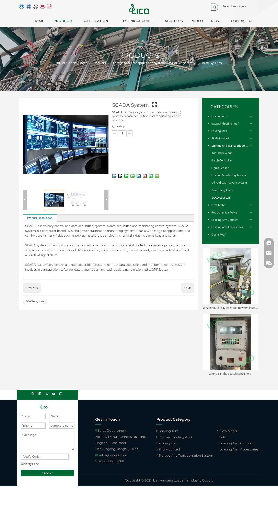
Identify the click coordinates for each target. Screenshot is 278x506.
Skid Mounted (220, 138)
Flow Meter (218, 205)
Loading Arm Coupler (224, 219)
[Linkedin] (28, 6)
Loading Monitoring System (228, 175)
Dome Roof (218, 234)
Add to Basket (138, 163)
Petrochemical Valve (224, 212)
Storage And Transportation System (232, 145)
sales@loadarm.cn (113, 455)
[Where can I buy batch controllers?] (230, 342)
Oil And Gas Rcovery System (229, 182)
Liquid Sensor (220, 168)
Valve (223, 437)
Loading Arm (219, 116)
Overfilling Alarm (222, 190)
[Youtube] (42, 6)
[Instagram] (49, 6)
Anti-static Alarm (221, 153)
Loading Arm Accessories (227, 227)
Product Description (40, 218)
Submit (47, 473)
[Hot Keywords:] (214, 7)
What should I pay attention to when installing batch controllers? (230, 307)
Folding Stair (219, 131)
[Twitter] (35, 6)
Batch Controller (221, 160)
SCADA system (35, 301)
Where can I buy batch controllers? (231, 373)
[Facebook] (21, 6)
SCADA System (221, 197)
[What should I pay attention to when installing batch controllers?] (230, 276)
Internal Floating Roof (225, 123)
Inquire (138, 153)
